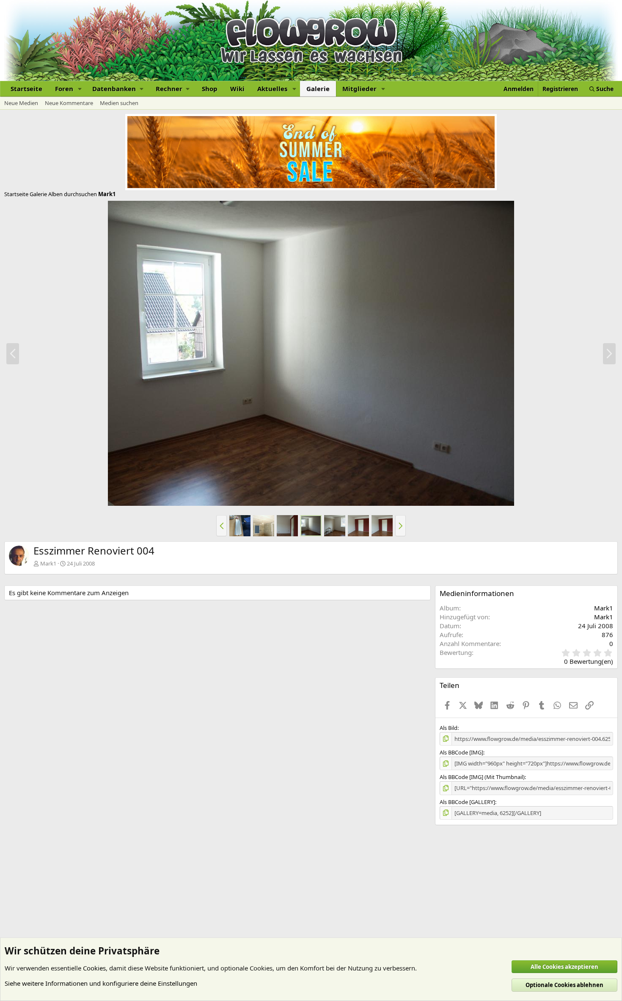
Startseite (26, 88)
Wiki (237, 88)
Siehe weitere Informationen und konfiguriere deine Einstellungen (101, 983)
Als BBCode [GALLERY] (467, 802)
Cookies (94, 968)
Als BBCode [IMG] (461, 752)
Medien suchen (119, 103)
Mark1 (48, 563)
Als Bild (448, 728)
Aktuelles (272, 88)
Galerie (318, 88)
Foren (64, 88)
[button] (80, 89)
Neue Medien (21, 103)
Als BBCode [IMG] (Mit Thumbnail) (482, 777)
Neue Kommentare (69, 103)
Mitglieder (359, 88)
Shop (209, 88)
